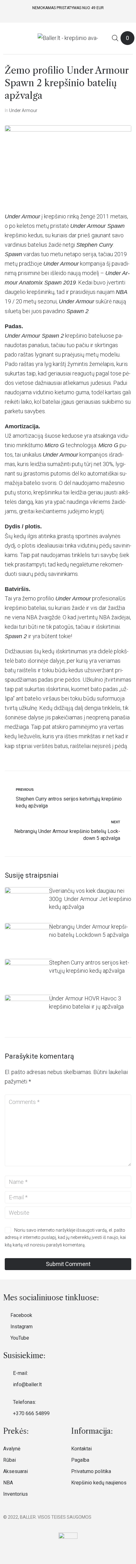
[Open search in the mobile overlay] (115, 38)
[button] (7, 38)
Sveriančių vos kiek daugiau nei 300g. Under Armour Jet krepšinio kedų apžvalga (90, 898)
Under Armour (23, 110)
